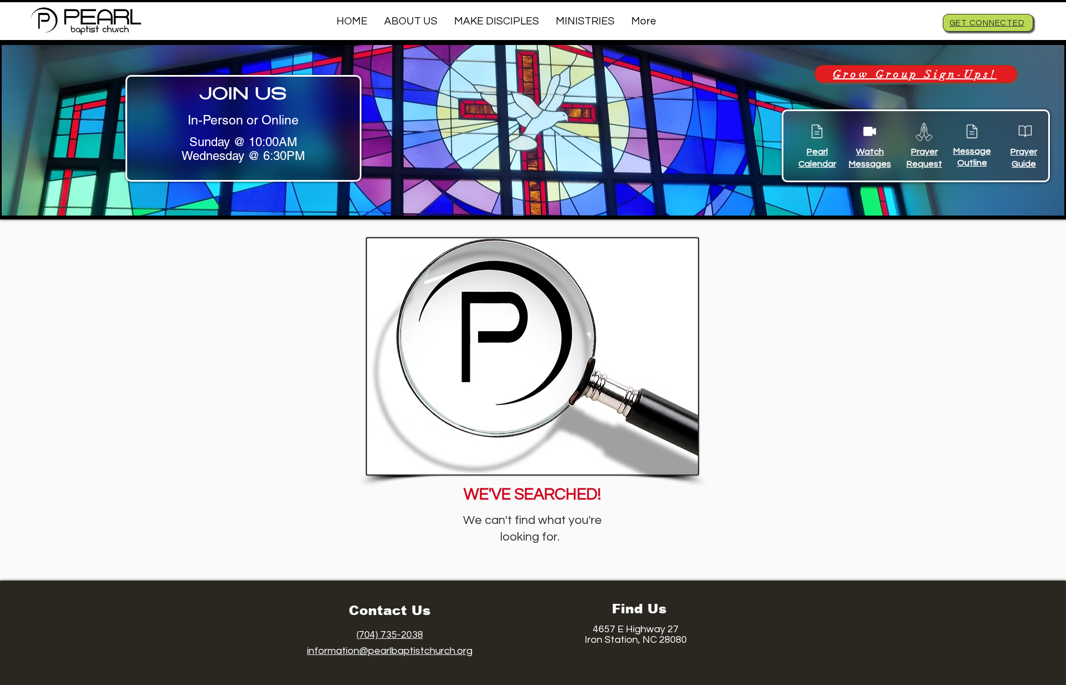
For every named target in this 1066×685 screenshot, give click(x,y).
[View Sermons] (869, 131)
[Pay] (817, 131)
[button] (411, 21)
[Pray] (924, 132)
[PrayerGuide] (1025, 131)
